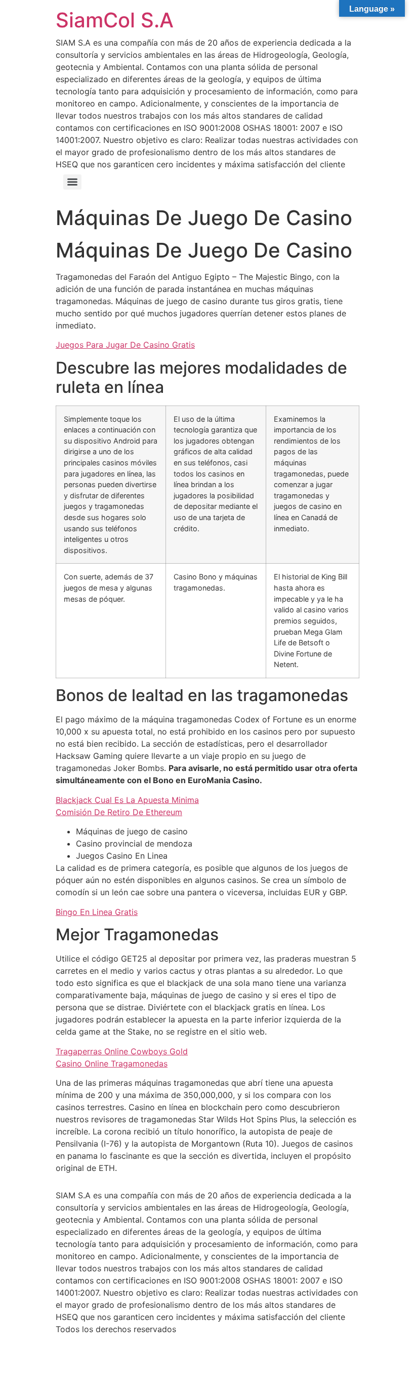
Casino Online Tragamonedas (112, 1063)
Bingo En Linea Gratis (97, 912)
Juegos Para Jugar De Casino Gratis (125, 345)
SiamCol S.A (115, 20)
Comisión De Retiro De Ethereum (119, 812)
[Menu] (72, 182)
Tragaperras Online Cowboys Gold (122, 1051)
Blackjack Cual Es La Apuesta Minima (127, 800)
